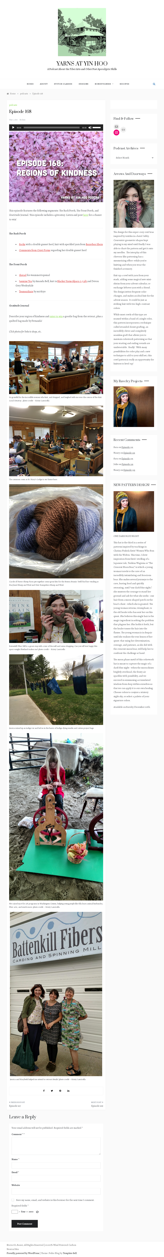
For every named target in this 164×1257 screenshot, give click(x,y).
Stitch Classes (63, 83)
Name (15, 1159)
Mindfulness (103, 83)
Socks (22, 244)
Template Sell (70, 1253)
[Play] (13, 127)
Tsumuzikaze (26, 291)
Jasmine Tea (25, 281)
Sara (23, 119)
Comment (17, 1134)
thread (22, 275)
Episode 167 (15, 1105)
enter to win (56, 316)
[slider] (97, 127)
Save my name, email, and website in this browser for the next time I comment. (55, 1200)
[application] (56, 127)
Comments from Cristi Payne (34, 250)
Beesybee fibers (94, 244)
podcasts (13, 105)
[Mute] (90, 127)
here (85, 215)
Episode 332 (129, 470)
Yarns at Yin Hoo (82, 63)
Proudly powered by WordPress (23, 1253)
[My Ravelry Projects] (134, 406)
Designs (84, 83)
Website (16, 1185)
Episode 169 (97, 1105)
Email (15, 1172)
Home (30, 83)
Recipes (124, 83)
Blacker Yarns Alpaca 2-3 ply (72, 281)
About (44, 83)
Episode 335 (127, 447)
